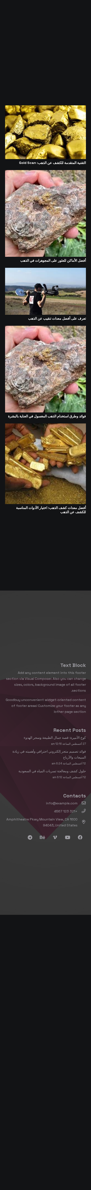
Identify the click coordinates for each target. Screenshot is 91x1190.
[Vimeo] (55, 837)
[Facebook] (80, 837)
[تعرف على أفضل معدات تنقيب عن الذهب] (45, 270)
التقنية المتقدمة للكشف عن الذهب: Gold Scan (52, 163)
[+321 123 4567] (81, 811)
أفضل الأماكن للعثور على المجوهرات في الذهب (53, 260)
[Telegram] (30, 837)
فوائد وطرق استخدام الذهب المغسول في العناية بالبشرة (47, 416)
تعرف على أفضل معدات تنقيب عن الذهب (57, 318)
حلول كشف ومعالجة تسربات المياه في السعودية (52, 771)
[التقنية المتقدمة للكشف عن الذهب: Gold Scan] (45, 108)
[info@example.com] (81, 803)
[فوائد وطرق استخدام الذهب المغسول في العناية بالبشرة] (45, 328)
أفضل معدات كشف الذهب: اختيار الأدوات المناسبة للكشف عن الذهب (51, 510)
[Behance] (42, 837)
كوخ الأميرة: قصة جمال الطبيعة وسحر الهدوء (55, 737)
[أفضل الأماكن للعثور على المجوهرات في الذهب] (45, 173)
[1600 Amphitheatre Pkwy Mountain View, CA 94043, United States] (81, 822)
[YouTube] (67, 837)
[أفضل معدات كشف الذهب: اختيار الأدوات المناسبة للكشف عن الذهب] (45, 426)
